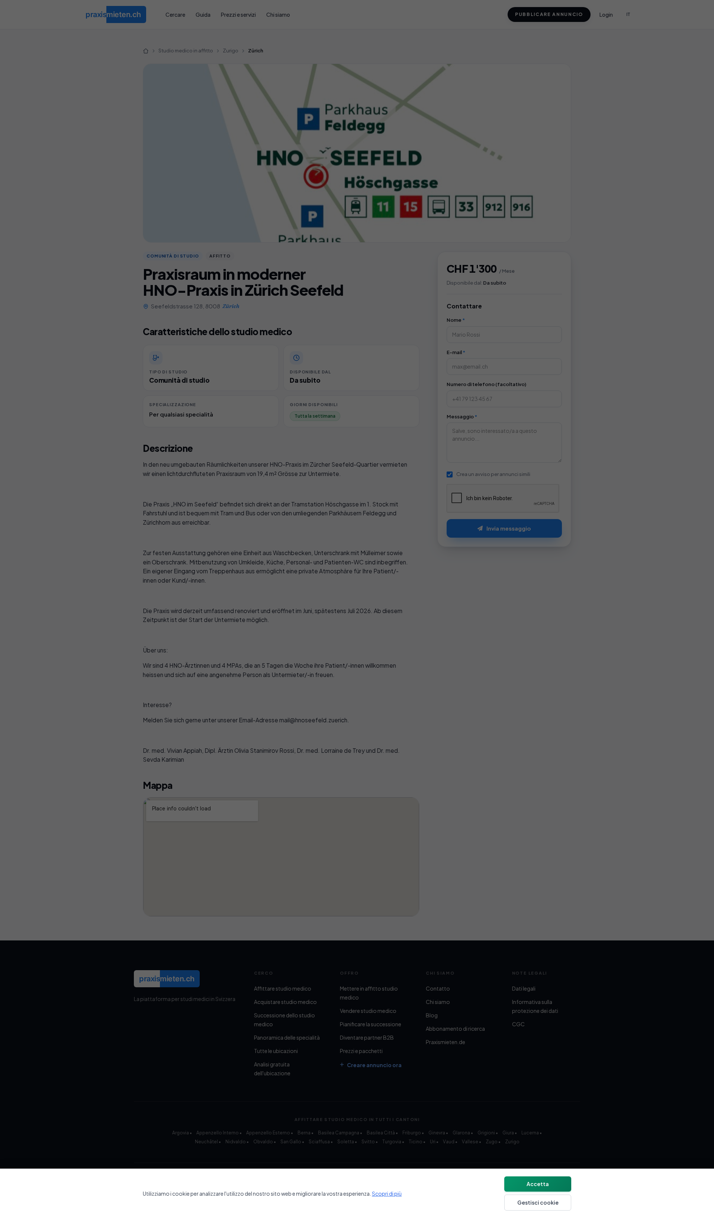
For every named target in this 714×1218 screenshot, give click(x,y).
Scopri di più (387, 1193)
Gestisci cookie (538, 1202)
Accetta (538, 1183)
